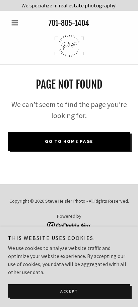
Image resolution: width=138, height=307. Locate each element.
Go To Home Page (69, 141)
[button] (17, 23)
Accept (69, 291)
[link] (68, 45)
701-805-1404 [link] (69, 23)
